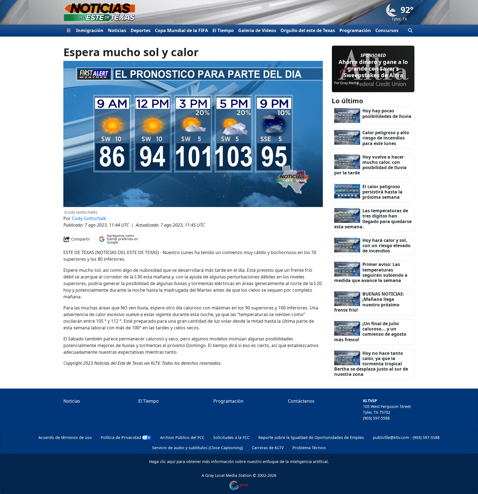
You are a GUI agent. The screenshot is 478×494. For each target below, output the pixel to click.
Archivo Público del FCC (182, 437)
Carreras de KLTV (268, 447)
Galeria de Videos (257, 30)
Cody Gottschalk (89, 218)
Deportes (140, 30)
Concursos (386, 30)
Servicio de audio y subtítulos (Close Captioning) (197, 447)
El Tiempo (223, 30)
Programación (355, 30)
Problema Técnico (309, 447)
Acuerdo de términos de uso (65, 437)
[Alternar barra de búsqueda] (410, 30)
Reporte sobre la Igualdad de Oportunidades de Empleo (311, 437)
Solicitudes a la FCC (231, 437)
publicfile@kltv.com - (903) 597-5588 (406, 437)
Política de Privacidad (121, 437)
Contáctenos (301, 401)
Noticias (117, 30)
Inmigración (89, 30)
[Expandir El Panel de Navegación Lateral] (68, 30)
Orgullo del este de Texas (307, 30)
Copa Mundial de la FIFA (181, 30)
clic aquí (167, 461)
